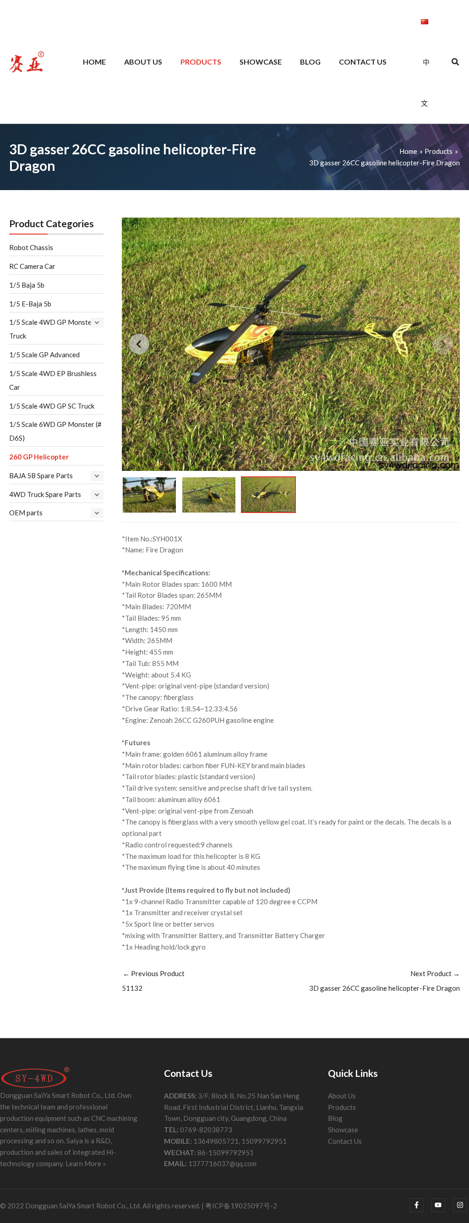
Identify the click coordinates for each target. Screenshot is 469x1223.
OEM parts (26, 512)
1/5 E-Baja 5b (30, 304)
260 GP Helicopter (39, 457)
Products (342, 1107)
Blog (335, 1118)
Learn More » (85, 1163)
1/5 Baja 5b (26, 285)
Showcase (343, 1129)
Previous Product (153, 980)
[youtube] (441, 1205)
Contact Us (345, 1141)
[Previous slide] (139, 344)
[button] (456, 63)
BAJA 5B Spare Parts (41, 475)
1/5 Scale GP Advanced (44, 354)
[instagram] (461, 1205)
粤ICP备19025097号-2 (241, 1205)
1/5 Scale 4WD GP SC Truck (51, 406)
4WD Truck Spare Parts (45, 494)
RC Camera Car (32, 266)
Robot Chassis (31, 247)
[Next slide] (442, 344)
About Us (342, 1096)
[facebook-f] (419, 1205)
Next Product (384, 980)
